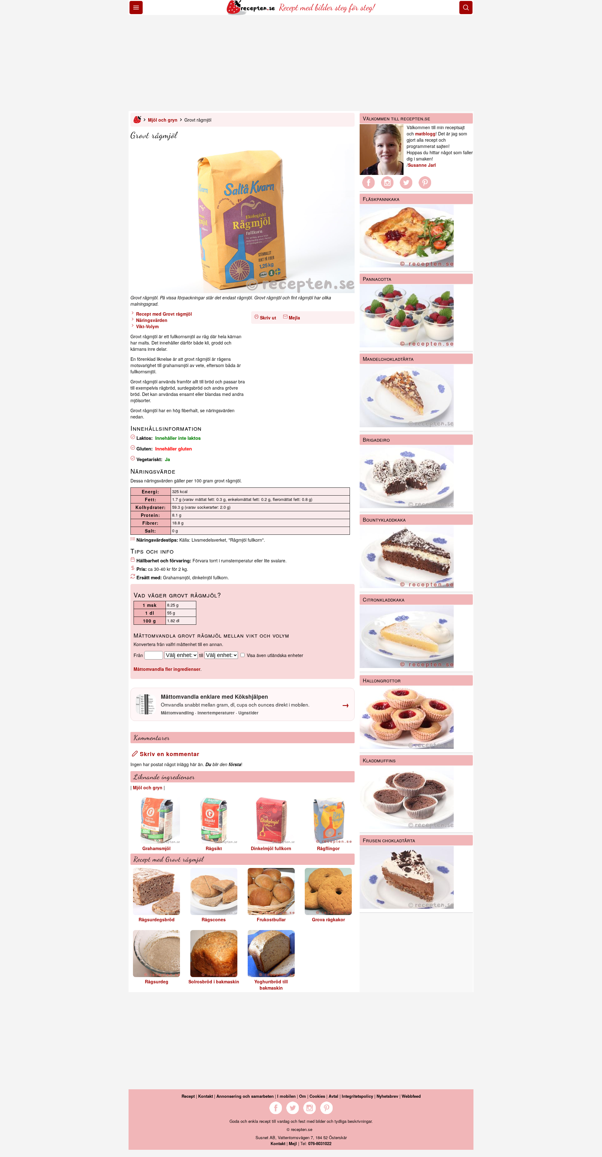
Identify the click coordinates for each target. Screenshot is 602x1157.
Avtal (333, 1096)
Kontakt (205, 1096)
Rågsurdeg (156, 981)
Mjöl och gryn (162, 120)
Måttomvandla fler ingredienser (167, 669)
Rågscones (214, 919)
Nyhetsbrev (387, 1096)
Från (138, 655)
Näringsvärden (151, 320)
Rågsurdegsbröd (157, 919)
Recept (188, 1096)
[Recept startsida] (251, 13)
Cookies (317, 1096)
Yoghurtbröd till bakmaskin (271, 984)
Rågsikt (214, 848)
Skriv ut (268, 317)
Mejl (293, 1143)
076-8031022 (319, 1143)
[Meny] (136, 7)
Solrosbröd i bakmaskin (213, 981)
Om (302, 1096)
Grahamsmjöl (156, 848)
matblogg (425, 133)
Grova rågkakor (328, 919)
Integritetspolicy (357, 1096)
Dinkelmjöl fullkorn (271, 848)
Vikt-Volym (147, 326)
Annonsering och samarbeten (245, 1096)
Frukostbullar (271, 919)
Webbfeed (411, 1096)
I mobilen (286, 1096)
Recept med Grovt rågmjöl (163, 314)
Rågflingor (328, 848)
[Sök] (466, 7)
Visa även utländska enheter (275, 655)
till (201, 655)
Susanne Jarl (422, 165)
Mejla (294, 317)
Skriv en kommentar (168, 754)
